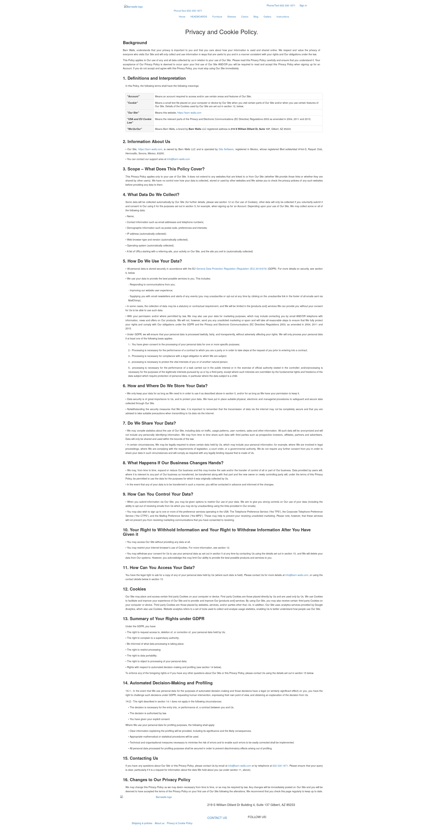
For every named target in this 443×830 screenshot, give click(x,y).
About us (159, 823)
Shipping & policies (142, 823)
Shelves (231, 16)
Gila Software (226, 149)
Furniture (217, 16)
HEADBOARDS (199, 16)
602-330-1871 (281, 5)
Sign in (303, 5)
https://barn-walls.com (189, 112)
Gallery (267, 16)
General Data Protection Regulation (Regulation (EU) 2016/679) (231, 268)
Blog (256, 16)
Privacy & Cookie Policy (179, 823)
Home (182, 16)
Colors (244, 16)
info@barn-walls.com (178, 159)
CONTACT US (218, 817)
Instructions (283, 16)
